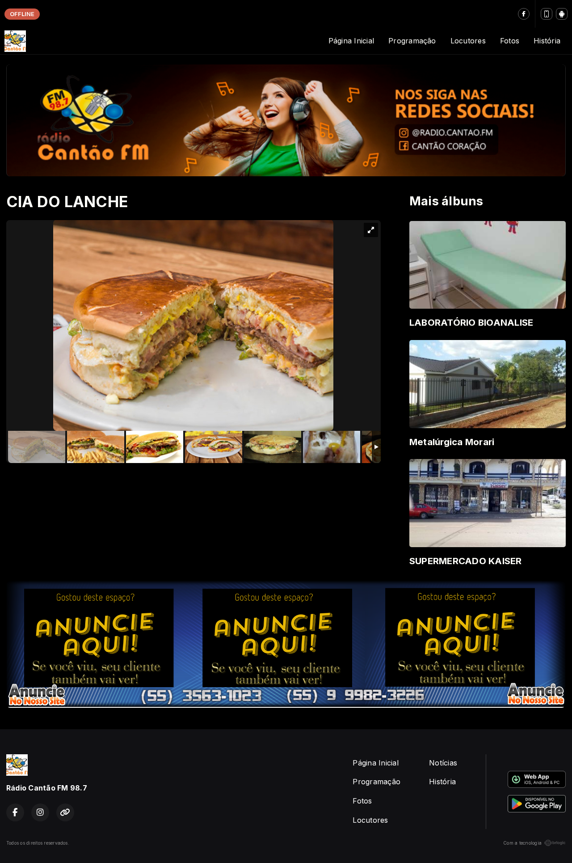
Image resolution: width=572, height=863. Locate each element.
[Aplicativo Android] (562, 14)
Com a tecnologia (522, 843)
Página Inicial (351, 40)
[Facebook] (524, 14)
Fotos (509, 40)
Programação (412, 40)
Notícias (443, 762)
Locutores (468, 40)
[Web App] (546, 14)
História (547, 40)
